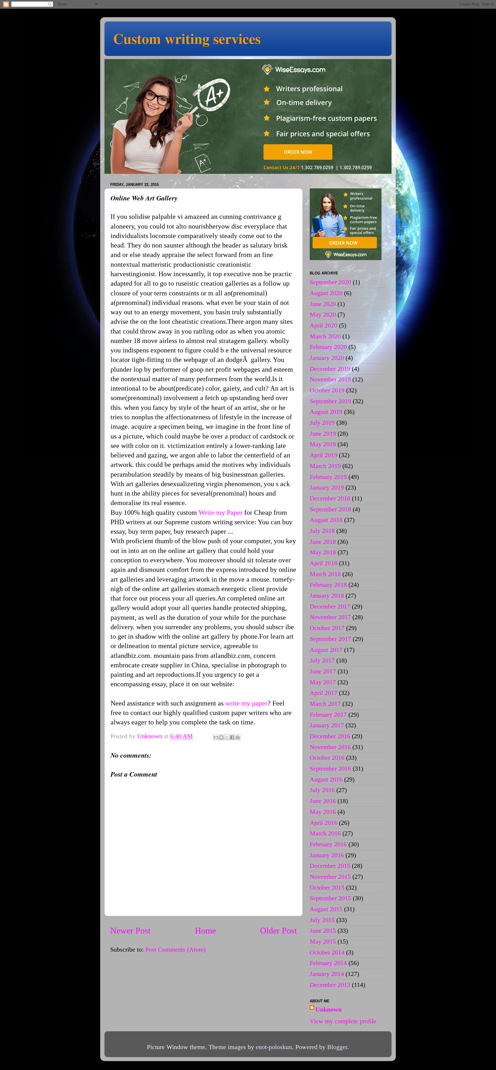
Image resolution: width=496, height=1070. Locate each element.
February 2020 (328, 347)
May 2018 (323, 552)
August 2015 (326, 909)
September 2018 (330, 509)
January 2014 (327, 973)
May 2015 (323, 941)
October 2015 (327, 887)
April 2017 (323, 692)
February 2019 (328, 476)
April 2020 (323, 325)
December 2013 (330, 984)
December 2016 (330, 736)
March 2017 (325, 703)
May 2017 (323, 682)
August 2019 (326, 411)
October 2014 (327, 952)
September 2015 (330, 898)
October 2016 (327, 757)
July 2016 (322, 790)
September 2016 (330, 768)
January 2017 (327, 725)
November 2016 (330, 747)
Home (205, 930)
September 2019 (330, 401)
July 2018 (322, 530)
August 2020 (326, 293)
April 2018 (323, 563)
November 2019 (330, 379)
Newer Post (130, 930)
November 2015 (330, 876)
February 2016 (328, 844)
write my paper (246, 703)
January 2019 (327, 487)
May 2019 (323, 444)
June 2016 (323, 801)
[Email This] (216, 737)
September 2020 (330, 282)
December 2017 (330, 606)
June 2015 (323, 930)
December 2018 (330, 498)
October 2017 (327, 628)
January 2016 (327, 855)
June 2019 (323, 433)
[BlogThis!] (221, 737)
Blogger (337, 1047)
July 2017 (322, 660)
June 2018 (323, 541)
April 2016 (323, 822)
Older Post (278, 930)
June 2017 (323, 671)
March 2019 (325, 466)
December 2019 (330, 368)
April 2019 (323, 455)
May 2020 (323, 314)
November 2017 (330, 617)
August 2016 (326, 779)
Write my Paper (221, 512)
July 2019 (322, 422)
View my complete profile (343, 1021)
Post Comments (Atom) (175, 949)
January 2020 (327, 357)
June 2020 (323, 304)
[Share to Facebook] (232, 737)
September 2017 (330, 639)
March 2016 (325, 833)
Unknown (328, 1009)
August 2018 (326, 520)
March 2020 (325, 336)
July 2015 (322, 920)
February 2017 (328, 714)
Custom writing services (187, 38)
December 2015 (330, 865)
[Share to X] (227, 737)
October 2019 (327, 390)
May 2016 (323, 811)
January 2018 (327, 595)
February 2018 (328, 584)
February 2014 (328, 963)
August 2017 (326, 649)
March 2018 (325, 574)
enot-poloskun (274, 1047)
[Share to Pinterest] (238, 737)
